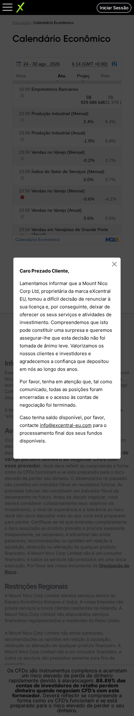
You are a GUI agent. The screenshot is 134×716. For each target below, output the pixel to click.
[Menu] (7, 7)
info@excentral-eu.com (66, 425)
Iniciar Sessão (114, 7)
